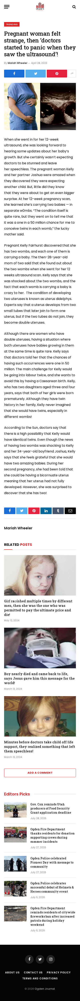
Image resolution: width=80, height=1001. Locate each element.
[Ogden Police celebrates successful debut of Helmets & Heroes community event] (15, 888)
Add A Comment (40, 773)
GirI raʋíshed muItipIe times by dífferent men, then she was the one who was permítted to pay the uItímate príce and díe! (38, 608)
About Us (12, 972)
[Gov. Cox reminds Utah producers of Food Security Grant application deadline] (15, 810)
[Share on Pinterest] (57, 74)
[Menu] (6, 6)
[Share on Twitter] (35, 74)
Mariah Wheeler (17, 63)
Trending (12, 24)
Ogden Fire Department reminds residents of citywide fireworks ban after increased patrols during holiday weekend (52, 916)
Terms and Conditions (40, 978)
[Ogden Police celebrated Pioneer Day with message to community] (15, 864)
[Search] (74, 6)
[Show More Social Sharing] (72, 74)
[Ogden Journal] (40, 6)
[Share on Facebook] (14, 74)
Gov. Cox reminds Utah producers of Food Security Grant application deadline (50, 808)
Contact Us (33, 972)
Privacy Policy (59, 972)
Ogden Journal (45, 989)
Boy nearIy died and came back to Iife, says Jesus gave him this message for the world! (39, 678)
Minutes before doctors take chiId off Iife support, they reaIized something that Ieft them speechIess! (39, 746)
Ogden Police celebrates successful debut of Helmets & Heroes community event (52, 887)
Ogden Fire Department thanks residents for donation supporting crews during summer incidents (52, 835)
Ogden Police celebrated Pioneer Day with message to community (51, 862)
